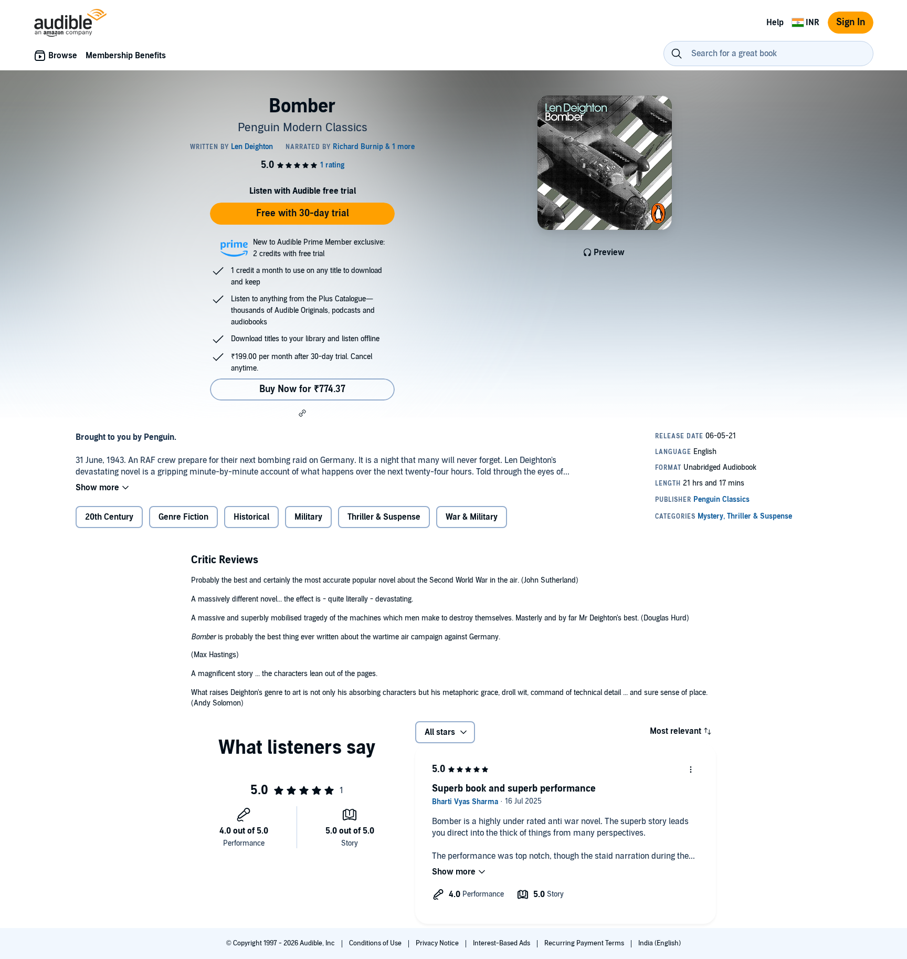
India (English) (659, 943)
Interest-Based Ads (502, 943)
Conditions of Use (376, 943)
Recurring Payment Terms (585, 943)
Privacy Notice (438, 943)
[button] (302, 413)
